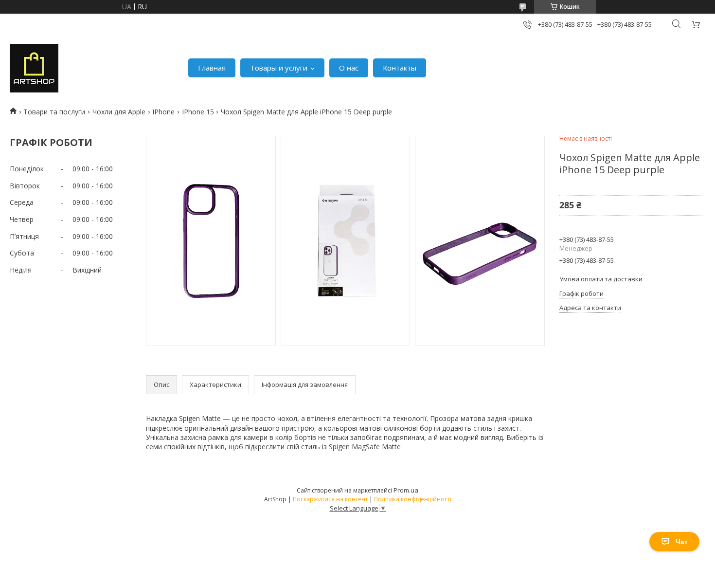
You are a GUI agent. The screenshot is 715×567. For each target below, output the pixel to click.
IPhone (163, 111)
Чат (682, 542)
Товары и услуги (278, 68)
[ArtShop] (34, 68)
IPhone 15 (198, 111)
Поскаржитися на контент (330, 499)
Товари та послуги (54, 111)
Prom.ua (405, 490)
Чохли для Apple (118, 111)
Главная (212, 68)
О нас (348, 68)
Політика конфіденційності (412, 499)
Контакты (399, 68)
